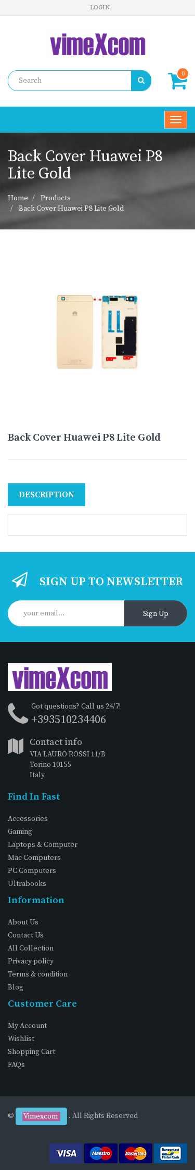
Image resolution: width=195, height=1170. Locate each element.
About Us (23, 922)
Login (100, 7)
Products (56, 198)
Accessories (28, 819)
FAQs (16, 1065)
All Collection (31, 948)
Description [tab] (46, 495)
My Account (27, 1026)
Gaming (20, 832)
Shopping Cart (31, 1052)
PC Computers (32, 871)
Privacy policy (31, 961)
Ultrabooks (27, 884)
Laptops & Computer (42, 845)
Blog (15, 987)
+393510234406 (68, 720)
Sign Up (155, 614)
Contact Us (26, 935)
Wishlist (21, 1039)
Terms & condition (38, 974)
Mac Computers (34, 858)
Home (18, 198)
